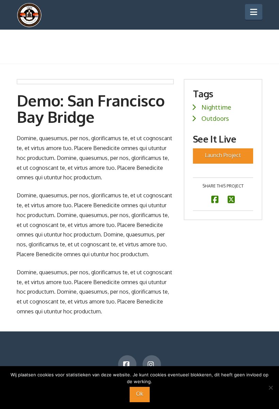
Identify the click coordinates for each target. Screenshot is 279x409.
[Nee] (270, 387)
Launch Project (223, 155)
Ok (139, 393)
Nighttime (216, 107)
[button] (253, 12)
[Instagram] (152, 364)
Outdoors (215, 118)
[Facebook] (127, 364)
